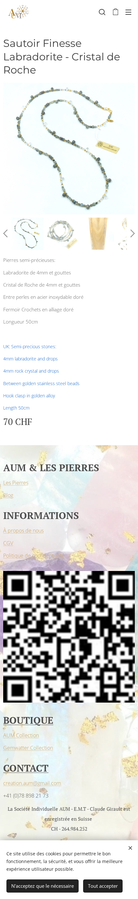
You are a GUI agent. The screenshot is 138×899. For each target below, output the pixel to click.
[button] (102, 12)
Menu (128, 11)
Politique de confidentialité (34, 555)
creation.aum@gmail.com (32, 783)
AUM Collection (21, 735)
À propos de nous (23, 530)
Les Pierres (15, 482)
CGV (8, 543)
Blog (8, 495)
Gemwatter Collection (28, 747)
